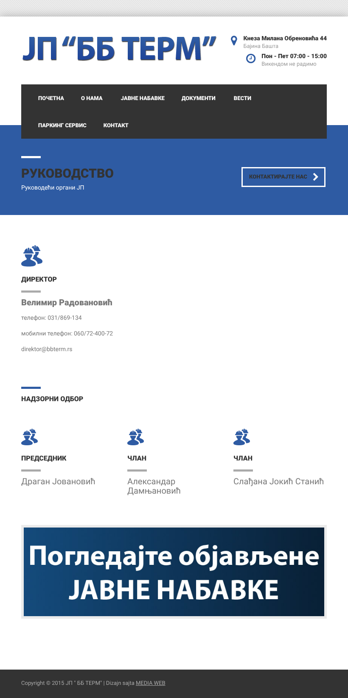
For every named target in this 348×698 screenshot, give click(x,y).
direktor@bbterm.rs (47, 349)
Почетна (51, 98)
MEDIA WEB (151, 683)
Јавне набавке (143, 98)
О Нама (92, 98)
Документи (199, 98)
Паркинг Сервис (62, 126)
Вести (242, 98)
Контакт (116, 126)
